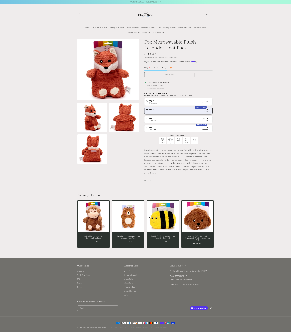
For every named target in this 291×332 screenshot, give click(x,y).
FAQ (78, 279)
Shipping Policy (129, 287)
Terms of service (136, 327)
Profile (126, 295)
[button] (79, 14)
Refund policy (124, 327)
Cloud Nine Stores (88, 327)
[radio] (178, 102)
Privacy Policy (129, 279)
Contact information (161, 327)
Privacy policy (113, 327)
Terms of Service (130, 291)
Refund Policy (129, 283)
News (79, 287)
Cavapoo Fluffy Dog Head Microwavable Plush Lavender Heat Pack (197, 238)
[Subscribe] (115, 308)
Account (80, 271)
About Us (127, 271)
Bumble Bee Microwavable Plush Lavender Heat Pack (163, 237)
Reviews (80, 283)
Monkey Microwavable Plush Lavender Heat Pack (93, 237)
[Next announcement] (212, 2)
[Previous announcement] (78, 2)
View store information (155, 89)
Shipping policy (148, 327)
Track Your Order (83, 275)
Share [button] (149, 180)
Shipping (158, 57)
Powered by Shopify (100, 327)
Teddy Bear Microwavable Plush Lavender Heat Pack (128, 237)
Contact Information (131, 275)
